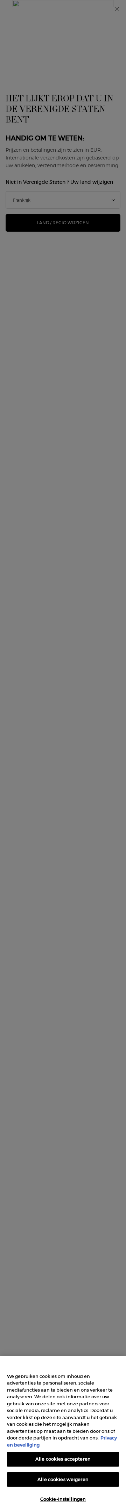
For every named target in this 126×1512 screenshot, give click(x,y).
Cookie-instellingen (63, 1499)
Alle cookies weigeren (63, 1479)
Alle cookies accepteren (63, 1459)
